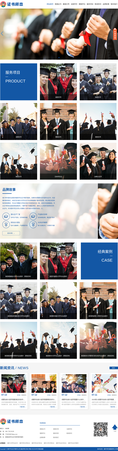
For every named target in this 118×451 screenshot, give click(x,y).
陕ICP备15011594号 (32, 449)
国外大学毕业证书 (12, 443)
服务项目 (90, 4)
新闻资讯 (98, 4)
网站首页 (50, 4)
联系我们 (114, 4)
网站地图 (40, 449)
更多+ (113, 368)
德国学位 (82, 4)
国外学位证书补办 (37, 443)
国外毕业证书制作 (73, 443)
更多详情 (11, 233)
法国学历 (74, 4)
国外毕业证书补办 (61, 443)
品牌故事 (106, 4)
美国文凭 (66, 4)
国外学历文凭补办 (25, 443)
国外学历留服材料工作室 (111, 449)
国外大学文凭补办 (49, 443)
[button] (57, 57)
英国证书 (58, 4)
